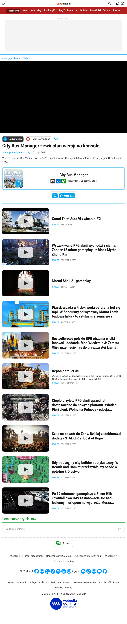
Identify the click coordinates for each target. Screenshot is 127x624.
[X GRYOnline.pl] (47, 571)
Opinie (84, 10)
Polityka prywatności (61, 582)
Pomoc (68, 587)
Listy (60, 10)
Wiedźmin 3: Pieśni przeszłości (26, 555)
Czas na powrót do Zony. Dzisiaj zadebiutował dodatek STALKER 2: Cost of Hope (63, 438)
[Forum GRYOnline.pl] (69, 571)
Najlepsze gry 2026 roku (59, 555)
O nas (11, 582)
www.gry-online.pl (11, 58)
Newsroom (28, 10)
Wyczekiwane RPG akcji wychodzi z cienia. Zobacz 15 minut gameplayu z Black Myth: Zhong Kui (63, 252)
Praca (116, 582)
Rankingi (49, 10)
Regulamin (21, 582)
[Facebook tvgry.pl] (105, 571)
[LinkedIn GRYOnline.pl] (63, 571)
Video (106, 10)
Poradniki (95, 10)
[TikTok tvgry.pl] (88, 571)
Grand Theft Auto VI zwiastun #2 (63, 221)
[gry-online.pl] (63, 3)
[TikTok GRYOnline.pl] (52, 571)
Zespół (107, 582)
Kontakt (59, 587)
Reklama (97, 582)
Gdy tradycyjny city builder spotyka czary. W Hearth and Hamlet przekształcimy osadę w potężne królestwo (63, 469)
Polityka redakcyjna (38, 582)
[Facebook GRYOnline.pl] (36, 571)
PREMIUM (13, 10)
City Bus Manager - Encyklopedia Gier (63, 178)
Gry (39, 10)
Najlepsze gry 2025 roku (88, 555)
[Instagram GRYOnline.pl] (42, 571)
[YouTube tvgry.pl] (83, 571)
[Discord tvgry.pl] (99, 571)
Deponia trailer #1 (63, 376)
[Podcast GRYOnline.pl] (58, 571)
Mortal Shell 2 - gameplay (63, 283)
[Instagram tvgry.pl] (94, 571)
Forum (116, 10)
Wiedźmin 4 (111, 555)
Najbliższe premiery (63, 561)
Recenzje (72, 10)
